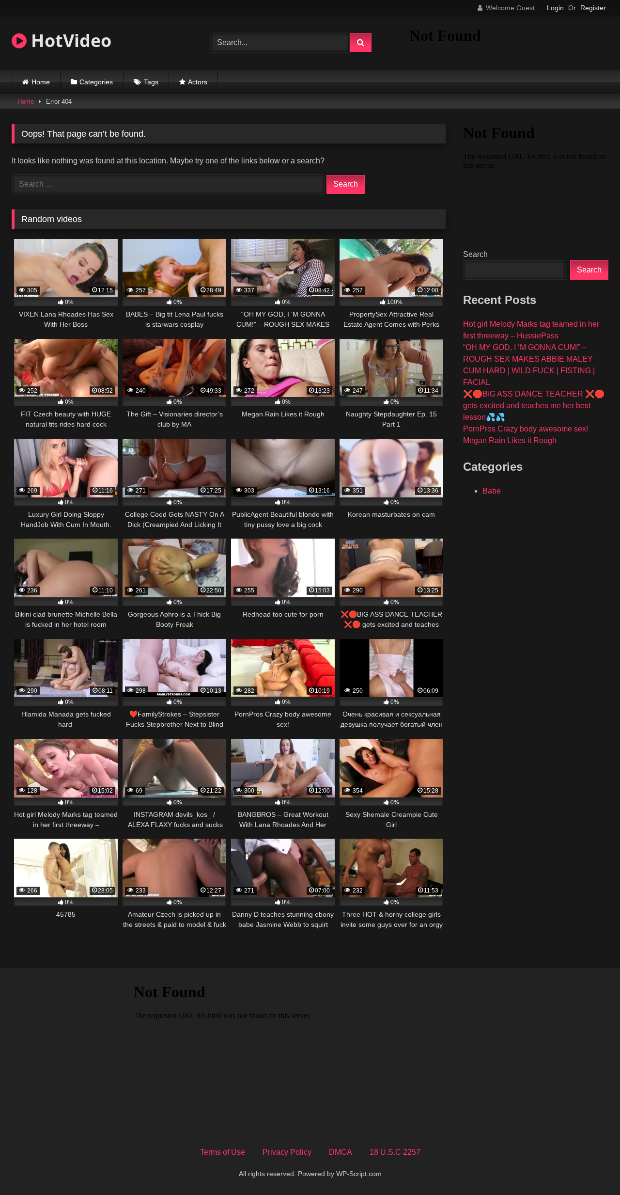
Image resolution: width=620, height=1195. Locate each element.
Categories (96, 82)
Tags (151, 82)
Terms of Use (222, 1152)
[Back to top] (590, 1166)
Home (40, 82)
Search (475, 254)
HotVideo (69, 40)
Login (555, 8)
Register (593, 8)
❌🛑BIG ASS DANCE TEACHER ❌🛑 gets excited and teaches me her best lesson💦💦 (533, 405)
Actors (197, 82)
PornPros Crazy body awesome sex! (525, 429)
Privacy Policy (287, 1152)
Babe (491, 491)
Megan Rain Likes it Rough (510, 440)
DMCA (340, 1152)
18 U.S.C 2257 (395, 1152)
